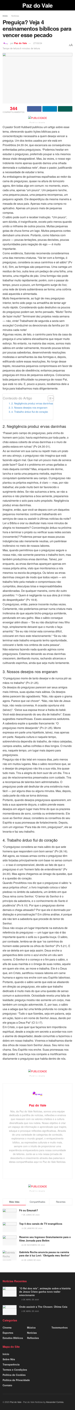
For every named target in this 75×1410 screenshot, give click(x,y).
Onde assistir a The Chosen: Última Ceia (43, 1306)
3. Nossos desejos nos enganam (29, 407)
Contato (7, 1385)
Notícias (15, 15)
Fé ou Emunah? (28, 1210)
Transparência (11, 1364)
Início (5, 15)
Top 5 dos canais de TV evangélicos (40, 1223)
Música (31, 1327)
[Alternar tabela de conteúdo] (49, 398)
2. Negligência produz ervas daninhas (32, 403)
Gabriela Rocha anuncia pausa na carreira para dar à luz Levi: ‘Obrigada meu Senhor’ (44, 1253)
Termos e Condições (15, 1369)
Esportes (8, 1332)
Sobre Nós (9, 1359)
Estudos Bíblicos (13, 1338)
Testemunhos (59, 1327)
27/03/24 (37, 43)
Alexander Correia (54, 1401)
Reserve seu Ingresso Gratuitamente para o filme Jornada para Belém (45, 1238)
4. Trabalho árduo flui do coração (29, 411)
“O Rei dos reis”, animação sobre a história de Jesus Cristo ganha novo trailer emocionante (45, 1292)
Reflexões (33, 1338)
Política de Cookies (14, 1375)
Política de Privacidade (16, 1380)
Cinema (7, 1327)
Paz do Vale (37, 5)
